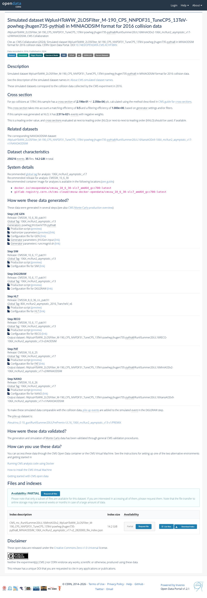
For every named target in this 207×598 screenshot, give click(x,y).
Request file (144, 526)
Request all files (50, 494)
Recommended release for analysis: (27, 178)
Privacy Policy (115, 584)
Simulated (23, 55)
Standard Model (51, 55)
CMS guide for (174, 101)
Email (109, 589)
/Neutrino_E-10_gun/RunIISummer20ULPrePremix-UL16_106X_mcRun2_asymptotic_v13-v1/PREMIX (64, 422)
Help (129, 584)
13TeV (71, 55)
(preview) (36, 228)
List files (167, 527)
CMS (63, 55)
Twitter (99, 589)
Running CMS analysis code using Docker (30, 463)
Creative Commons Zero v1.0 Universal (76, 548)
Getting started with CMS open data (27, 476)
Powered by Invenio (173, 585)
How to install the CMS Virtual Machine (29, 470)
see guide (107, 181)
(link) (52, 232)
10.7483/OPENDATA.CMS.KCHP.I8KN (96, 45)
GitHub (139, 584)
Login (174, 5)
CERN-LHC (88, 55)
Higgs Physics (36, 55)
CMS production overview (90, 207)
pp (79, 55)
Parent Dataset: (102, 55)
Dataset (12, 55)
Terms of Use (96, 584)
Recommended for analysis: (29, 174)
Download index (187, 527)
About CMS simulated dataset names (92, 80)
